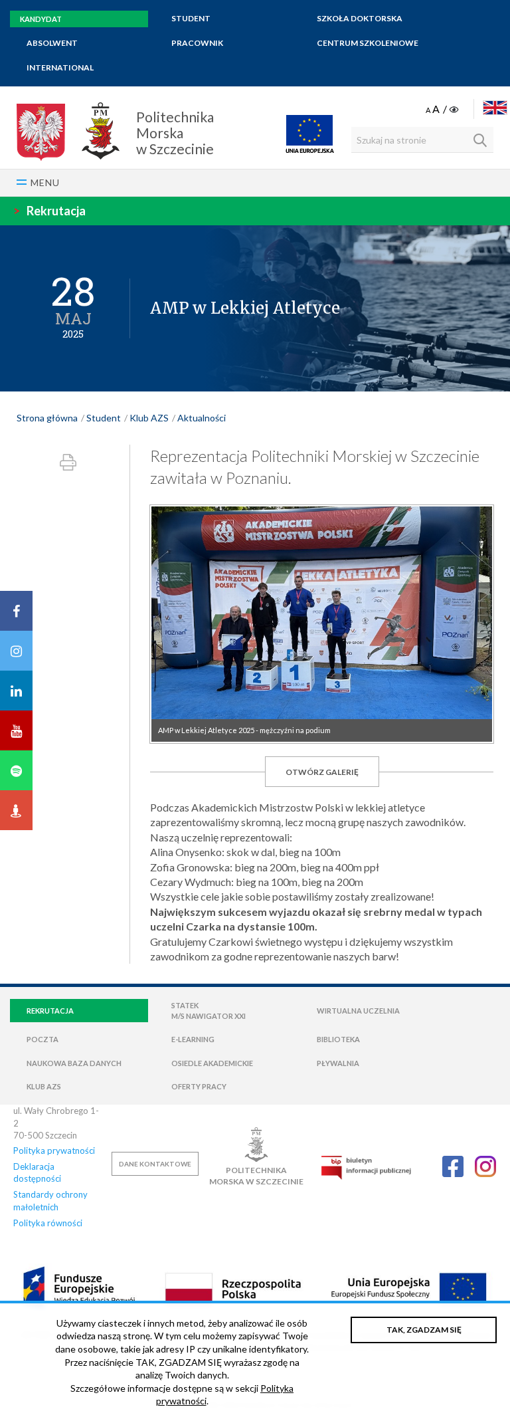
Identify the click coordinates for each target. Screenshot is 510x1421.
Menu (45, 182)
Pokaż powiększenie (321, 624)
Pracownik (197, 43)
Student (191, 18)
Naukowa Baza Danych (74, 1063)
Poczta (42, 1039)
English (495, 107)
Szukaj (480, 140)
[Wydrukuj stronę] (68, 462)
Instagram (485, 1166)
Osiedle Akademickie (212, 1063)
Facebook (453, 1166)
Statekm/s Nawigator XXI (208, 1010)
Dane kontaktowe (155, 1164)
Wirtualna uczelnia (358, 1010)
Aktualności (201, 417)
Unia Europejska (310, 134)
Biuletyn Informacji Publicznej (366, 1167)
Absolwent (52, 43)
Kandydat (41, 19)
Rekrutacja (49, 210)
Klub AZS (149, 417)
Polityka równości (47, 1223)
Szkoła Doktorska (359, 18)
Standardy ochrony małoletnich (50, 1200)
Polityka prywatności (54, 1150)
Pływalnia (338, 1063)
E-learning (192, 1039)
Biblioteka (338, 1039)
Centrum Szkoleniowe (367, 43)
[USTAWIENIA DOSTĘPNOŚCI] (443, 110)
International (60, 67)
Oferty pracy (198, 1086)
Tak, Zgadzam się (424, 1330)
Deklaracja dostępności (37, 1172)
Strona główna (47, 417)
